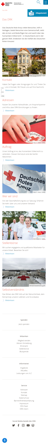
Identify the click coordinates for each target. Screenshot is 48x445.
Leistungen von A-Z (24, 373)
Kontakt (7, 80)
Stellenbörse (10, 243)
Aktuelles (24, 370)
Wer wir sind (9, 196)
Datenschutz (24, 398)
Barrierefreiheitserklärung (24, 400)
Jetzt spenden (24, 324)
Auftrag (6, 147)
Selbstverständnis (13, 289)
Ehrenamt (24, 346)
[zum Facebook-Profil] (13, 425)
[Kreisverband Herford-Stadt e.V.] (7, 4)
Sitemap (24, 395)
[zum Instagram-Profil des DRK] (23, 425)
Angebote (24, 368)
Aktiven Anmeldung (24, 343)
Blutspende (24, 351)
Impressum (24, 403)
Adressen (8, 100)
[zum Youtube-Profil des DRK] (28, 425)
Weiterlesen (9, 90)
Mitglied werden (24, 340)
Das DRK (4, 10)
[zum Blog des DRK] (32, 425)
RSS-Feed (24, 406)
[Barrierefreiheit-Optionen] (4, 440)
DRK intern (24, 409)
